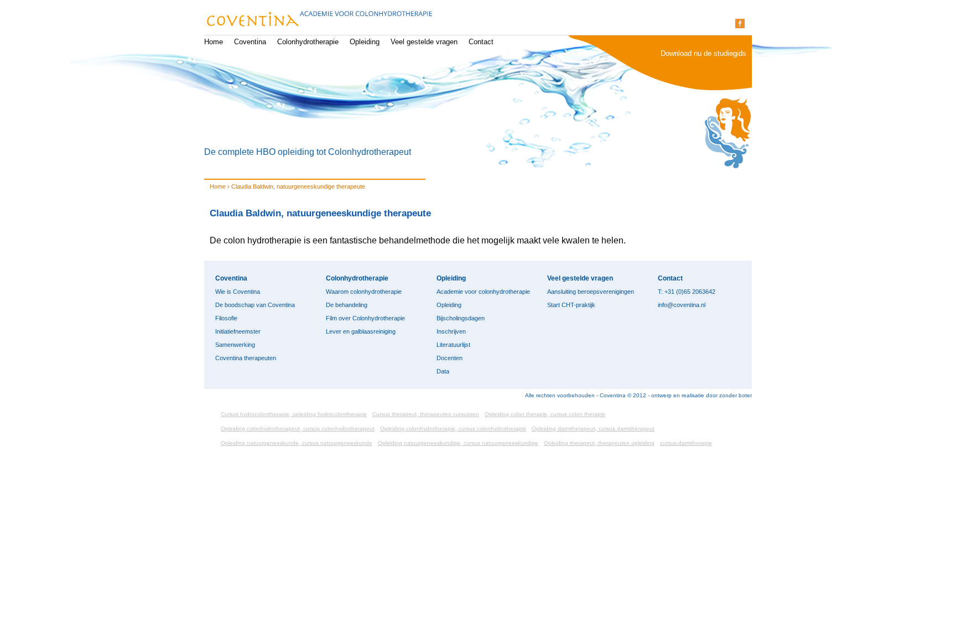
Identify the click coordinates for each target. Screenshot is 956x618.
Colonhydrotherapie (308, 42)
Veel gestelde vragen (424, 42)
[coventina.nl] (318, 20)
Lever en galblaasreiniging (361, 331)
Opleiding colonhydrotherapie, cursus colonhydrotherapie (453, 428)
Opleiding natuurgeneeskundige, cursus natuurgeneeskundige (458, 443)
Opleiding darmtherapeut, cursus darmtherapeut (593, 428)
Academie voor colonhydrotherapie (483, 291)
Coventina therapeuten (245, 358)
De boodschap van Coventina (255, 305)
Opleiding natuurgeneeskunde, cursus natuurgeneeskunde (296, 443)
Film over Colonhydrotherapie (365, 318)
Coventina (250, 42)
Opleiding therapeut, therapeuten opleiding (599, 443)
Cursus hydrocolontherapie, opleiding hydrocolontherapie (294, 414)
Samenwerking (235, 344)
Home (213, 42)
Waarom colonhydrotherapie (364, 291)
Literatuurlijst (453, 344)
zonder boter (735, 395)
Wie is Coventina (237, 291)
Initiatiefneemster (238, 331)
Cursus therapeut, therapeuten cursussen (425, 414)
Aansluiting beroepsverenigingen (590, 291)
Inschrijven (451, 331)
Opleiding (365, 42)
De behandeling (346, 305)
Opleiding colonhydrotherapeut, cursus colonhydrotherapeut (298, 428)
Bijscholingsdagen (461, 318)
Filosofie (226, 318)
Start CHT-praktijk (571, 305)
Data (443, 371)
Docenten (450, 358)
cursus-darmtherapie (686, 443)
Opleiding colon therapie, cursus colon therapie (545, 414)
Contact (481, 42)
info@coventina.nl (681, 305)
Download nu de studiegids (703, 53)
